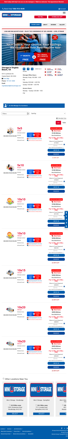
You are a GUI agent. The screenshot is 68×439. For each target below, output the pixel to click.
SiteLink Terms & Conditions (19, 433)
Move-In (56, 150)
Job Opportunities (18, 428)
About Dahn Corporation (6, 431)
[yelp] (32, 69)
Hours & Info (35, 24)
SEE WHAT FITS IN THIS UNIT (10, 135)
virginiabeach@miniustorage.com (11, 86)
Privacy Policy (17, 431)
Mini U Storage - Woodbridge (15, 400)
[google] (24, 69)
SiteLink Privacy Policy (6, 433)
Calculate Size (62, 118)
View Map (6, 78)
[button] (15, 113)
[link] (62, 428)
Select (15, 414)
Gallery (62, 24)
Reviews (53, 24)
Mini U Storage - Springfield (42, 400)
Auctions (9, 428)
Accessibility (30, 433)
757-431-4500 (10, 81)
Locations (2, 428)
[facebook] (28, 69)
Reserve (56, 154)
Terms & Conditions (26, 431)
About (45, 24)
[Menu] (64, 13)
